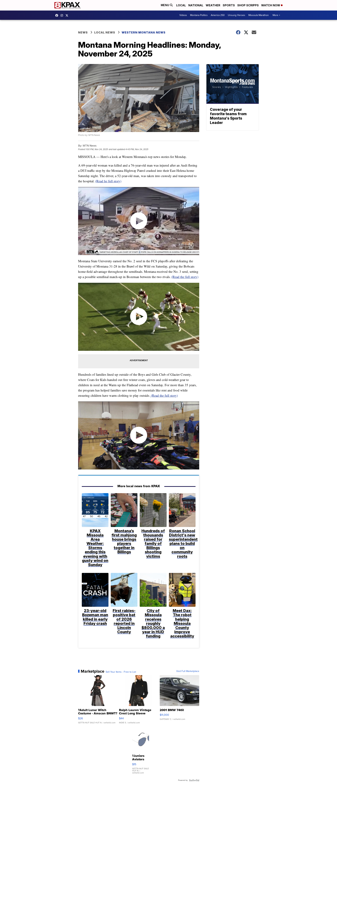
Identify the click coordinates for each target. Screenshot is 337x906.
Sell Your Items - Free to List (121, 672)
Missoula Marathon (258, 15)
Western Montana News (144, 32)
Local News (104, 32)
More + (276, 15)
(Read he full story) (108, 181)
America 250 (218, 15)
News (83, 32)
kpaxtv (57, 15)
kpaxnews (67, 15)
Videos (183, 15)
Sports (229, 5)
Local (181, 5)
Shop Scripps (248, 5)
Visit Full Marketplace (187, 671)
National (195, 5)
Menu (165, 5)
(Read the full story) (184, 277)
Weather (213, 5)
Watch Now (271, 5)
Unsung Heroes (236, 15)
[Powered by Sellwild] (194, 780)
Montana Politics (199, 15)
